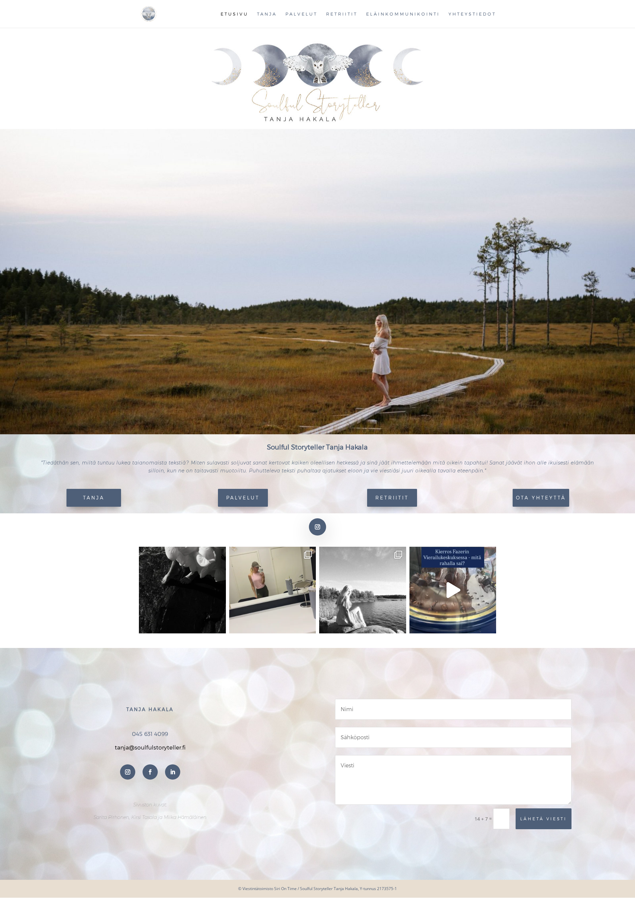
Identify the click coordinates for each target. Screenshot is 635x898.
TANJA (94, 497)
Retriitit (342, 14)
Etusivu (234, 14)
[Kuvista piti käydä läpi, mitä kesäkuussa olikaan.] (272, 590)
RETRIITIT (392, 497)
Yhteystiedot (472, 14)
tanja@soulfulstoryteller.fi (150, 747)
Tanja (267, 14)
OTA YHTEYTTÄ (541, 497)
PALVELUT (243, 497)
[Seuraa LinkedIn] (172, 772)
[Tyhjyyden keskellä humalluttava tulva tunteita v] (362, 590)
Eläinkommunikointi (403, 14)
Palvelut (301, 14)
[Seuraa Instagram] (317, 526)
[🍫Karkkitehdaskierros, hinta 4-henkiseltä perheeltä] (452, 590)
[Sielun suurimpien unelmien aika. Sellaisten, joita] (182, 590)
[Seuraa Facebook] (150, 772)
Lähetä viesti (543, 818)
